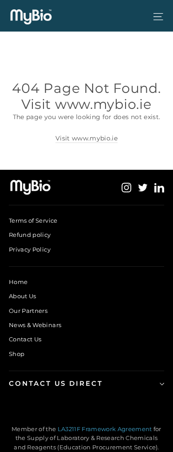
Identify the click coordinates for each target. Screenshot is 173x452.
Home (18, 281)
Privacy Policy (30, 249)
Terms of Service (33, 220)
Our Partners (28, 310)
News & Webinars (35, 324)
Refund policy (30, 234)
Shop (16, 353)
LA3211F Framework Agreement (105, 428)
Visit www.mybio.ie (86, 138)
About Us (22, 296)
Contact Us (25, 339)
